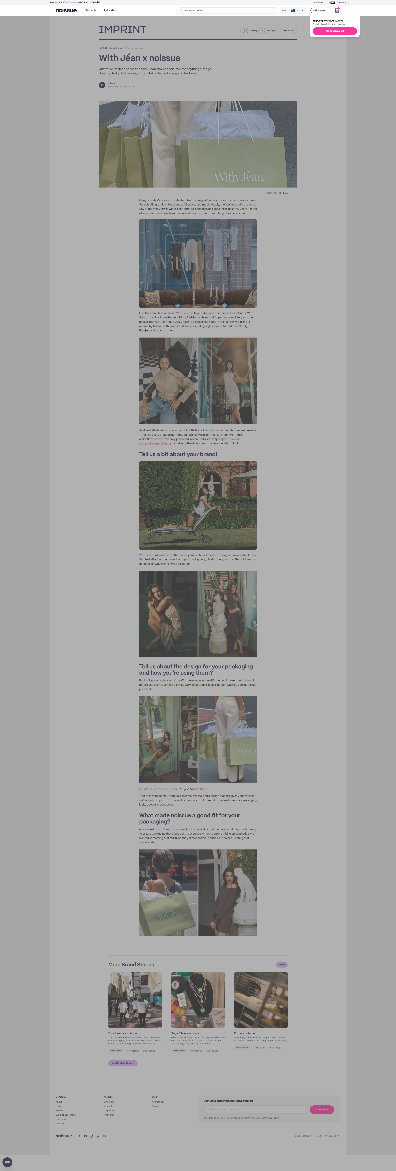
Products (90, 10)
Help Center (317, 2)
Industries (109, 10)
